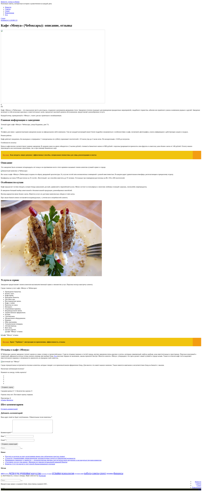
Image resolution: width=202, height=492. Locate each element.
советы (95, 473)
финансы (10, 400)
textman (3, 20)
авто (3, 473)
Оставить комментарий (9, 409)
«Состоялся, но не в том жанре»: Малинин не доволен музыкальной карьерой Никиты (36, 462)
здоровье (25, 473)
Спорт (7, 11)
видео (6, 473)
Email (3, 440)
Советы (8, 9)
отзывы (3, 400)
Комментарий (6, 432)
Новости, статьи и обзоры (10, 2)
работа (88, 473)
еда (17, 473)
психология (67, 473)
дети (12, 473)
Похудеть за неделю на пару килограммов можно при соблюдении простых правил (35, 456)
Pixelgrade (42, 476)
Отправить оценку (7, 387)
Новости (8, 7)
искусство (36, 473)
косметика (44, 473)
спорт (103, 473)
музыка (49, 473)
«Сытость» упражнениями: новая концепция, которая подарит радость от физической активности (40, 458)
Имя (3, 436)
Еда (6, 15)
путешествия (79, 473)
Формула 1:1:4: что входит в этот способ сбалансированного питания (30, 464)
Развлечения (9, 13)
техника (109, 473)
